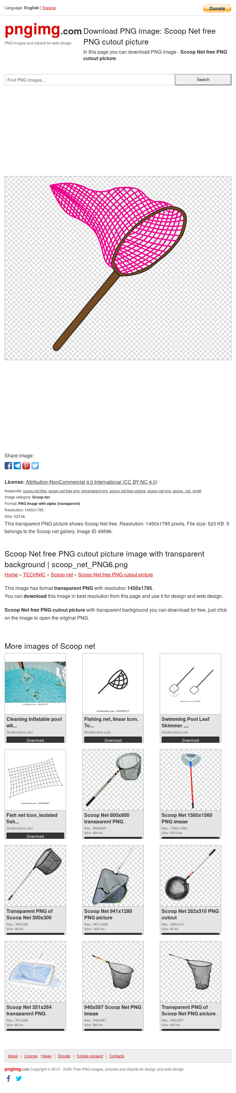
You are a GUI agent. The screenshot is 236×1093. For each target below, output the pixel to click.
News (47, 1055)
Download (35, 740)
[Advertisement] (118, 133)
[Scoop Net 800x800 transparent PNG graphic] (113, 780)
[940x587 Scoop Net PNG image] (113, 972)
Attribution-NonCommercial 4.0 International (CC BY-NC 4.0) (91, 481)
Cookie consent (90, 1055)
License (30, 1055)
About (13, 1055)
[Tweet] (35, 465)
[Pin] (26, 465)
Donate (64, 1055)
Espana (49, 7)
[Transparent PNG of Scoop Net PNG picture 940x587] (190, 972)
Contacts (116, 1055)
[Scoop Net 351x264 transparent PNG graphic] (35, 972)
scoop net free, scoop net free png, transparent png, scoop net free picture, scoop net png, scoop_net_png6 (112, 490)
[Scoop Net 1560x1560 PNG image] (190, 780)
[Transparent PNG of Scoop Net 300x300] (35, 876)
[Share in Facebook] (8, 465)
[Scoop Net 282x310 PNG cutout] (190, 876)
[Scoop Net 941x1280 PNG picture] (113, 876)
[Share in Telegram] (17, 465)
